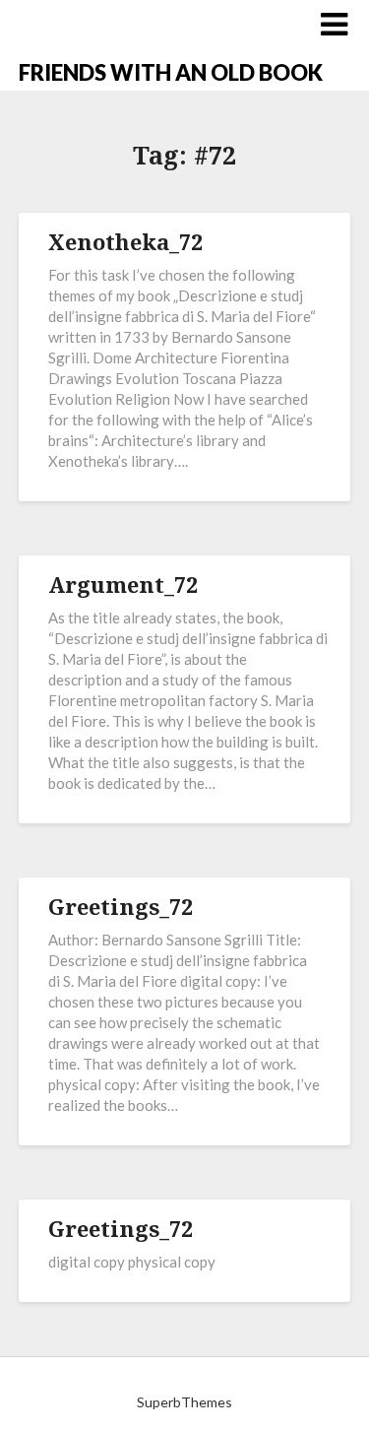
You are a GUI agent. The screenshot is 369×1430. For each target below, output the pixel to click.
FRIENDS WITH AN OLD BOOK (171, 72)
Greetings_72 (120, 906)
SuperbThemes (184, 1402)
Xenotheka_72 (125, 241)
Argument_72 (123, 584)
